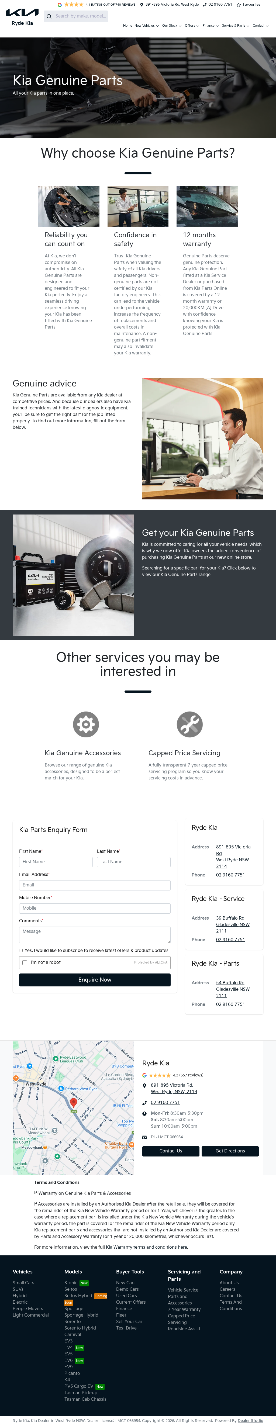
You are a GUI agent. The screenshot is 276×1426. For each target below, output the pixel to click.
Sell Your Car (129, 1321)
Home (127, 26)
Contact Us (171, 1151)
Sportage (73, 1308)
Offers (190, 26)
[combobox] (76, 16)
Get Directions (230, 1151)
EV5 (68, 1354)
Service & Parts (233, 26)
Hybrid (20, 1296)
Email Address (34, 874)
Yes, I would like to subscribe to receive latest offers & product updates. (97, 950)
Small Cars (23, 1283)
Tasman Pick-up (80, 1393)
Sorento (72, 1321)
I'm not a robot (46, 962)
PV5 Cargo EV (78, 1386)
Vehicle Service (183, 1290)
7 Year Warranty (184, 1309)
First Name (31, 851)
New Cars (126, 1283)
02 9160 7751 (220, 4)
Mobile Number (35, 897)
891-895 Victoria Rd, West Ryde (172, 4)
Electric (20, 1302)
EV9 (68, 1367)
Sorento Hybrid (80, 1328)
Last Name (108, 851)
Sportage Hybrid (81, 1315)
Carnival (72, 1334)
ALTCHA (161, 963)
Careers (227, 1289)
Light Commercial (31, 1315)
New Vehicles (144, 26)
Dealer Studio (250, 1420)
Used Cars (126, 1296)
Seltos (70, 1289)
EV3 (68, 1341)
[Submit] (50, 16)
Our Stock (169, 26)
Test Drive (126, 1328)
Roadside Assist (184, 1329)
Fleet (121, 1315)
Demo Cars (127, 1289)
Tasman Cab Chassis (85, 1399)
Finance (209, 26)
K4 (67, 1380)
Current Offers (131, 1302)
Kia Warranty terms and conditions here (146, 1247)
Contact (258, 26)
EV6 (68, 1360)
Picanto (72, 1373)
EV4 (68, 1347)
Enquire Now (94, 980)
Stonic (70, 1283)
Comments (31, 921)
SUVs (18, 1289)
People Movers (28, 1308)
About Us (229, 1283)
